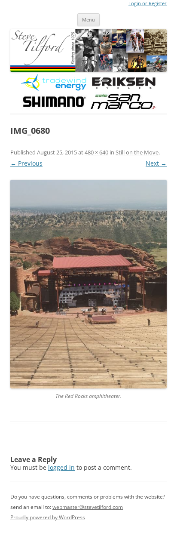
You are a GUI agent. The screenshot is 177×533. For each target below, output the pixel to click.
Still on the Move (137, 152)
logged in (61, 467)
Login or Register (147, 3)
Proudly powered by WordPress (47, 517)
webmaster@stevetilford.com (87, 507)
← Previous (26, 163)
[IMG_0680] (88, 284)
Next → (156, 163)
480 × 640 (96, 152)
